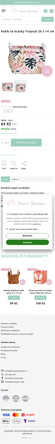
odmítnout (36, 224)
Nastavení (27, 235)
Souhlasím (27, 242)
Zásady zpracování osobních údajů (23, 229)
